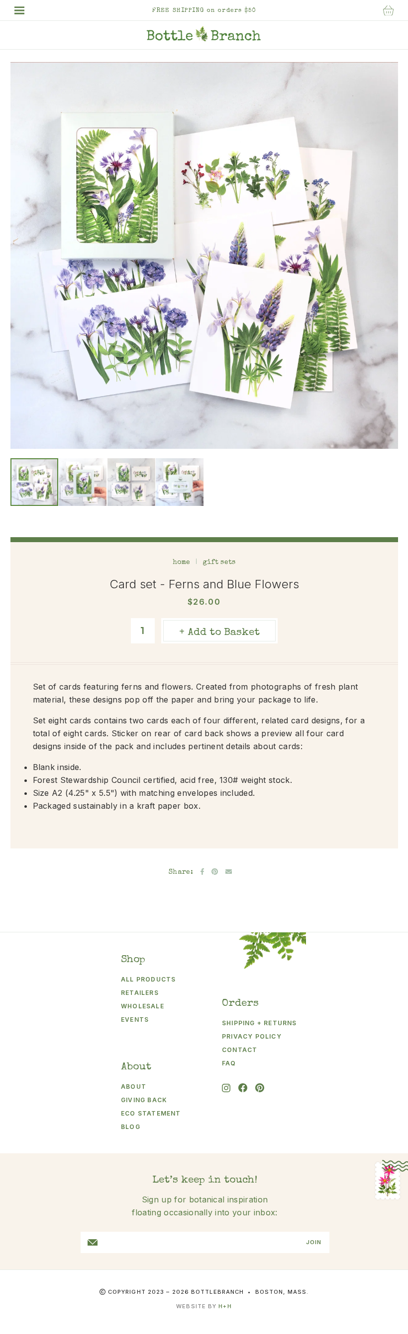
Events (135, 1019)
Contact (239, 1049)
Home (182, 562)
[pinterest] (259, 1087)
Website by (203, 1306)
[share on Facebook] (202, 871)
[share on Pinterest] (214, 871)
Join (313, 1242)
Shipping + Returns (255, 1023)
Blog (130, 1126)
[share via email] (228, 871)
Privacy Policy (252, 1036)
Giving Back (144, 1100)
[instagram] (226, 1088)
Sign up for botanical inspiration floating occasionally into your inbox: (204, 1205)
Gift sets (219, 562)
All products (148, 979)
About (133, 1086)
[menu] (24, 10)
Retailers (140, 992)
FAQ (229, 1063)
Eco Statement (151, 1113)
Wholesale (142, 1006)
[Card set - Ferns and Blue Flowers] (34, 482)
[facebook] (242, 1087)
